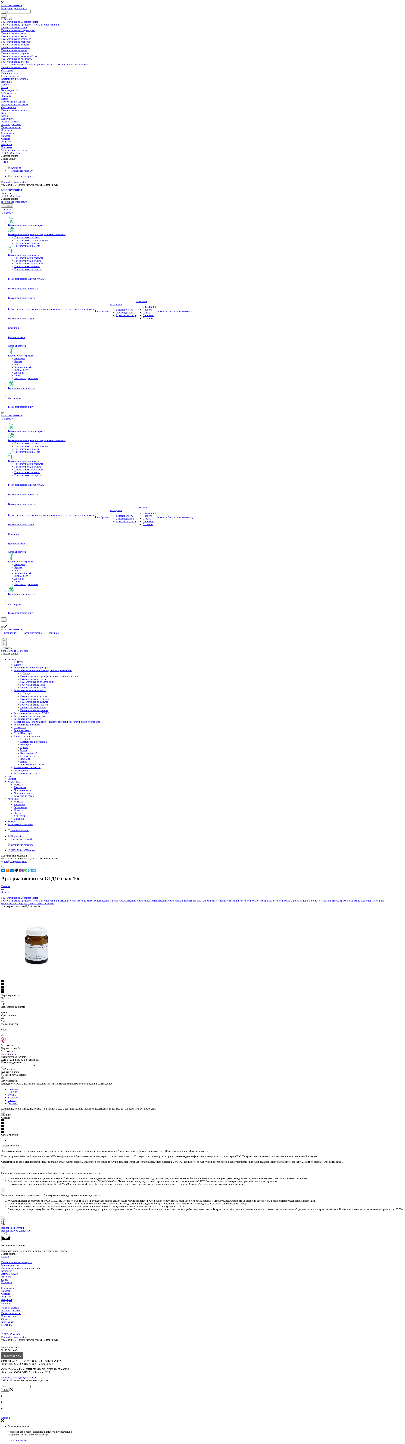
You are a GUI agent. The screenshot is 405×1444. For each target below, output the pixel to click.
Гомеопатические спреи (284, 900)
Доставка (13, 1103)
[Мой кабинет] (2, 623)
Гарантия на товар (11, 1313)
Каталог (18, 664)
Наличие (12, 1092)
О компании (8, 1288)
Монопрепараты (10, 1265)
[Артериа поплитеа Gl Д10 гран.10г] (36, 978)
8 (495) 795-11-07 (11, 153)
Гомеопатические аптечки (171, 900)
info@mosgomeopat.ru (15, 182)
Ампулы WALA (9, 1273)
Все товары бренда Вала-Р (15, 1230)
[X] (16, 870)
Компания (19, 804)
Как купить (20, 787)
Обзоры (5, 1319)
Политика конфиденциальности (18, 1377)
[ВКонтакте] (3, 870)
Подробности (8, 1054)
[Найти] (3, 15)
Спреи (4, 1279)
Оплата (12, 1100)
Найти (5, 1390)
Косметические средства (33, 741)
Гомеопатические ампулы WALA (108, 900)
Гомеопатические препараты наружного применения (49, 676)
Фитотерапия (20, 903)
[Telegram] (34, 870)
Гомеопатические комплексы (36, 696)
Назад (20, 662)
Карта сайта (7, 1322)
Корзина (5, 1417)
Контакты (6, 1300)
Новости (6, 1291)
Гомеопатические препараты (141, 900)
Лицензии (6, 1296)
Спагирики (303, 900)
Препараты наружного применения (20, 1268)
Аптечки (6, 1276)
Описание (13, 1089)
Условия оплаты (10, 1307)
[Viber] (21, 870)
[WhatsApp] (25, 870)
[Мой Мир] (12, 870)
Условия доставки (11, 1310)
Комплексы (7, 1271)
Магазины (6, 1324)
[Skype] (30, 870)
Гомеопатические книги (41, 903)
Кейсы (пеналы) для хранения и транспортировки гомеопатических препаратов (228, 900)
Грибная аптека (317, 900)
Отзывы (12, 1094)
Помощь (5, 1303)
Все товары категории (13, 1227)
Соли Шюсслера (335, 900)
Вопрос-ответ (8, 1316)
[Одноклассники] (7, 870)
